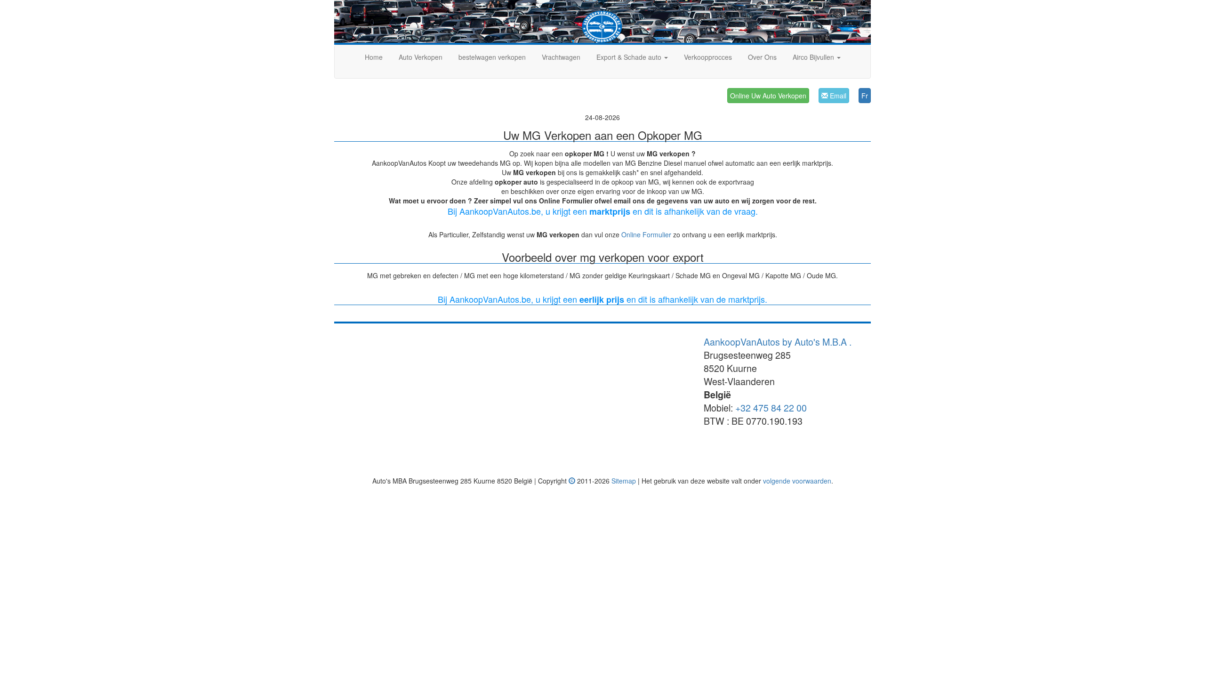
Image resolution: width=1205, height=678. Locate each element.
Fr (864, 95)
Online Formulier (646, 234)
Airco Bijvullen (814, 57)
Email (837, 95)
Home (374, 57)
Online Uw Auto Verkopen (768, 95)
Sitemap (623, 480)
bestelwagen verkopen (492, 57)
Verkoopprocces (708, 57)
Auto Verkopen (420, 57)
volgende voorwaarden (797, 480)
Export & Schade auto (629, 57)
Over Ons (762, 57)
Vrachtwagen (561, 57)
